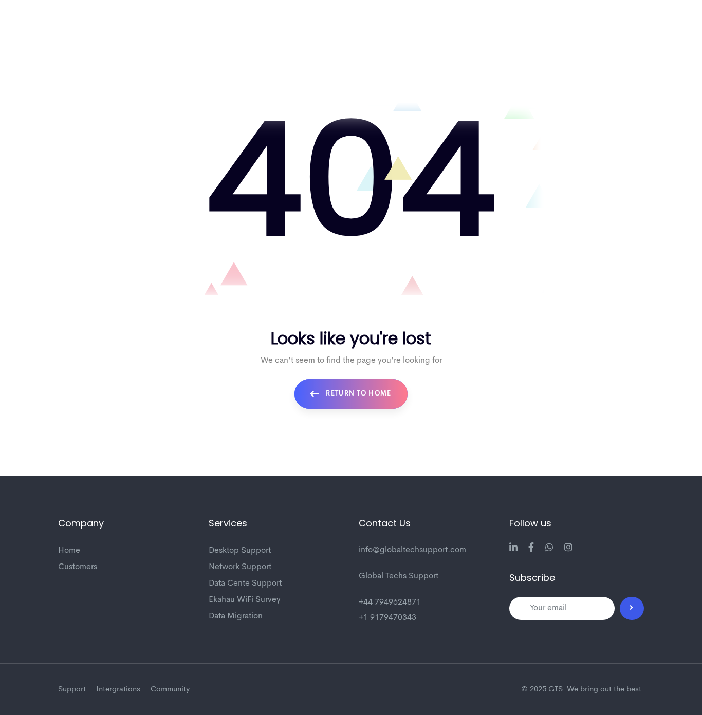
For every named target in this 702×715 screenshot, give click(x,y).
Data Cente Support (245, 583)
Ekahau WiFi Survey (245, 600)
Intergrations (118, 689)
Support (72, 689)
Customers (77, 567)
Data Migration (236, 616)
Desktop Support (240, 551)
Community (170, 689)
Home (69, 551)
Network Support (240, 567)
